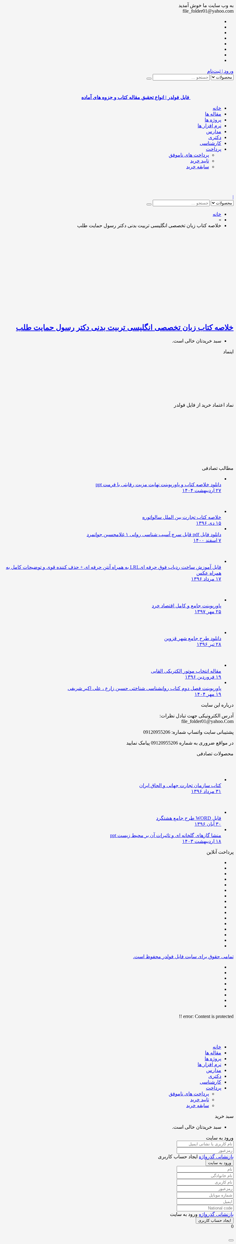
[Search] (149, 79)
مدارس (213, 131)
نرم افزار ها (209, 125)
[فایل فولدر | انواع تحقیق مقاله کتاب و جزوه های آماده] (212, 191)
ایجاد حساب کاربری (214, 1220)
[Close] (231, 1240)
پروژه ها (213, 119)
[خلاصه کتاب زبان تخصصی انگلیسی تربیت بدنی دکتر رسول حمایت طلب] (161, 314)
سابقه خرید (197, 166)
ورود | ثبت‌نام (220, 71)
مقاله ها (213, 114)
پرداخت (213, 149)
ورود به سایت (219, 1162)
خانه (217, 108)
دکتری (214, 137)
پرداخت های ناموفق (189, 155)
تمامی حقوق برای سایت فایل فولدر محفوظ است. (183, 956)
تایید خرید (199, 160)
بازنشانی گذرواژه (216, 1156)
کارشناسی (210, 143)
